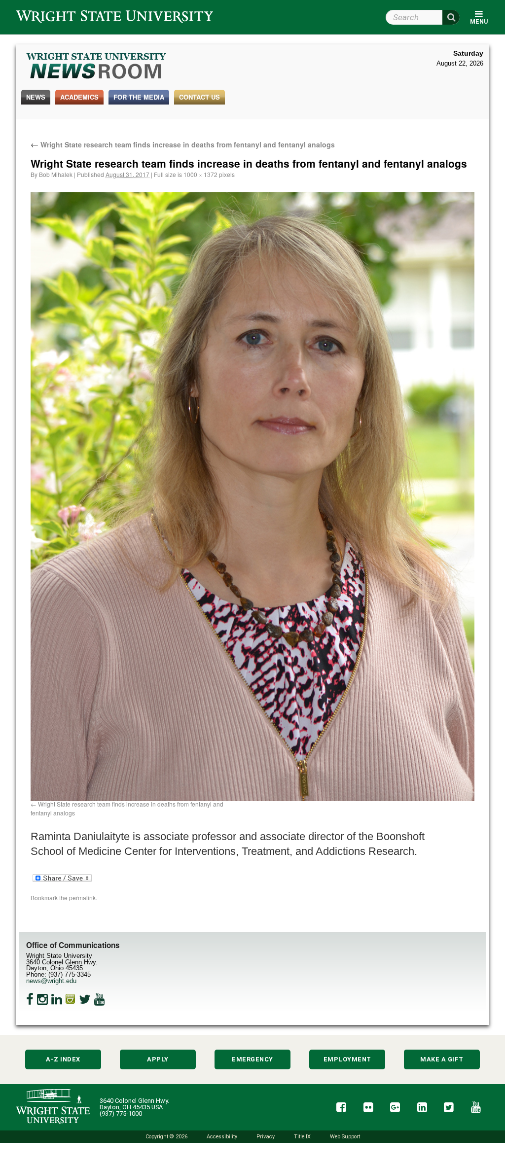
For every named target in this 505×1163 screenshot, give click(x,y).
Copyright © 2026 (166, 1136)
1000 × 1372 (200, 174)
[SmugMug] (70, 999)
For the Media (138, 97)
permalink (82, 897)
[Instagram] (42, 999)
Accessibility (222, 1136)
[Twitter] (85, 999)
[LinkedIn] (56, 999)
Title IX (302, 1136)
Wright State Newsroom (97, 67)
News (35, 97)
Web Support (345, 1136)
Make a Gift (442, 1059)
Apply (158, 1059)
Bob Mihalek (55, 174)
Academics (79, 97)
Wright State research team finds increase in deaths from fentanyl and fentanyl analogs (183, 144)
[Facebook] (30, 999)
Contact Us (199, 97)
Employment (347, 1059)
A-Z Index (63, 1059)
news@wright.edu (51, 981)
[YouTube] (99, 999)
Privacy (265, 1136)
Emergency (252, 1059)
